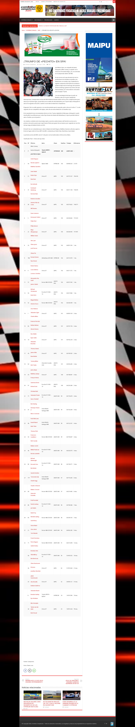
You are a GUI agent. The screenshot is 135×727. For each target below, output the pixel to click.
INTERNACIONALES (26, 20)
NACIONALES (38, 20)
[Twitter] (101, 2)
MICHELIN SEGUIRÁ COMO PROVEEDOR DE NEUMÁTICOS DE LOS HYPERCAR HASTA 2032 (32, 704)
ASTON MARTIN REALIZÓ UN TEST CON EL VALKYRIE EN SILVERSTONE (51, 703)
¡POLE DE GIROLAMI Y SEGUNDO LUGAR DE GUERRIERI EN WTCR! (72, 681)
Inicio (23, 30)
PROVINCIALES (48, 20)
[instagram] (103, 2)
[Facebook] (99, 2)
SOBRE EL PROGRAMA (46, 1)
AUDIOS (56, 20)
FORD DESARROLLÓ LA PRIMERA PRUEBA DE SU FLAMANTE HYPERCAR (70, 703)
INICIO (37, 1)
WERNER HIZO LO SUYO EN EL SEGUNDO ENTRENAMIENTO (34, 681)
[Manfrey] (52, 44)
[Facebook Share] (25, 670)
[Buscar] (114, 1)
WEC (39, 30)
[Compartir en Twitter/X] (30, 670)
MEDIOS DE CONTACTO (59, 1)
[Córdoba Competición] (28, 8)
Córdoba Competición (30, 64)
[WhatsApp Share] (34, 670)
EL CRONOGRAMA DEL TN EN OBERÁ (48, 26)
